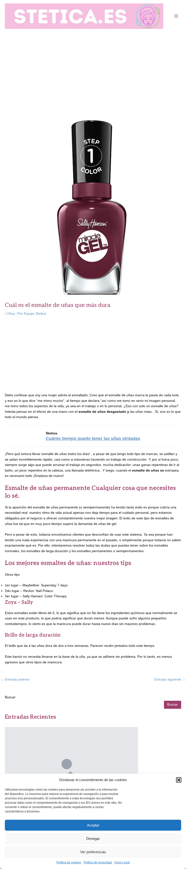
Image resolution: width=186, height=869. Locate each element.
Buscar (10, 697)
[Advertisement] (93, 69)
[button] (178, 779)
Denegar (93, 838)
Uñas (11, 313)
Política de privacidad (98, 862)
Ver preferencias (93, 852)
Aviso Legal (122, 862)
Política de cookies (68, 862)
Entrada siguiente (170, 679)
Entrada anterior (15, 679)
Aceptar (93, 825)
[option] (71, 773)
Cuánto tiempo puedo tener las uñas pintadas (93, 438)
